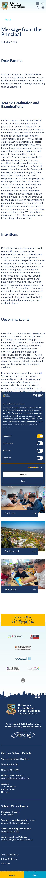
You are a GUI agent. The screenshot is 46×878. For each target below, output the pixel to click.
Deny (23, 481)
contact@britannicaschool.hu (15, 778)
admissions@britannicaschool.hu (17, 839)
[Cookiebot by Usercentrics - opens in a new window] (33, 395)
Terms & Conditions (9, 854)
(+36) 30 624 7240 (10, 770)
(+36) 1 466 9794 (9, 764)
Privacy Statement (9, 859)
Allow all (23, 474)
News (8, 19)
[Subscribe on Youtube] (25, 621)
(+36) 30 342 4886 (10, 831)
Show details (33, 467)
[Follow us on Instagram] (20, 621)
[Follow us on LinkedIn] (31, 621)
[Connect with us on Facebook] (14, 621)
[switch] (40, 443)
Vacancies (5, 863)
